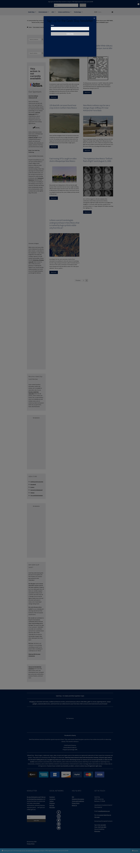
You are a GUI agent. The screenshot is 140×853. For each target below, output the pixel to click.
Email (52, 25)
